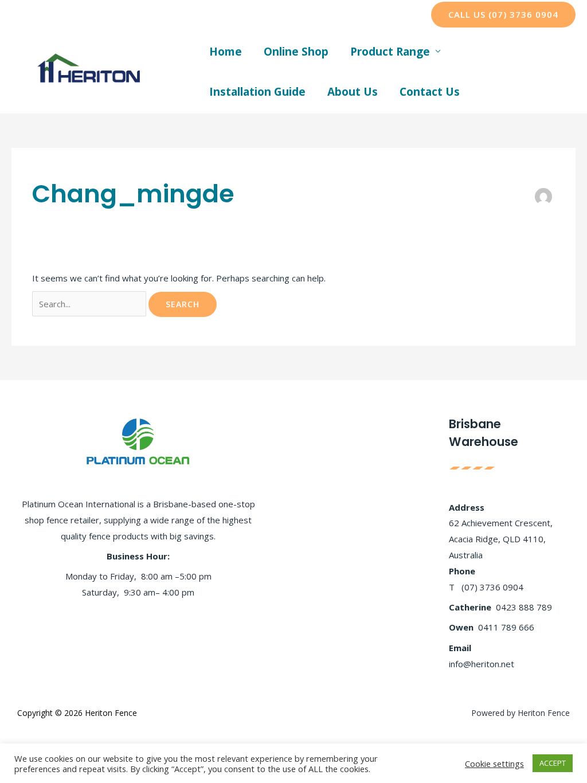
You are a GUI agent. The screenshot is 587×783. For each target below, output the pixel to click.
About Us (352, 91)
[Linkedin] (311, 15)
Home (225, 51)
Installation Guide (257, 91)
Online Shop (296, 51)
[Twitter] (276, 15)
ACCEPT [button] (552, 763)
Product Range (390, 51)
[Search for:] (90, 304)
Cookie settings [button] (494, 763)
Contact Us (430, 91)
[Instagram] (293, 15)
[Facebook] (259, 15)
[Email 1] (328, 15)
